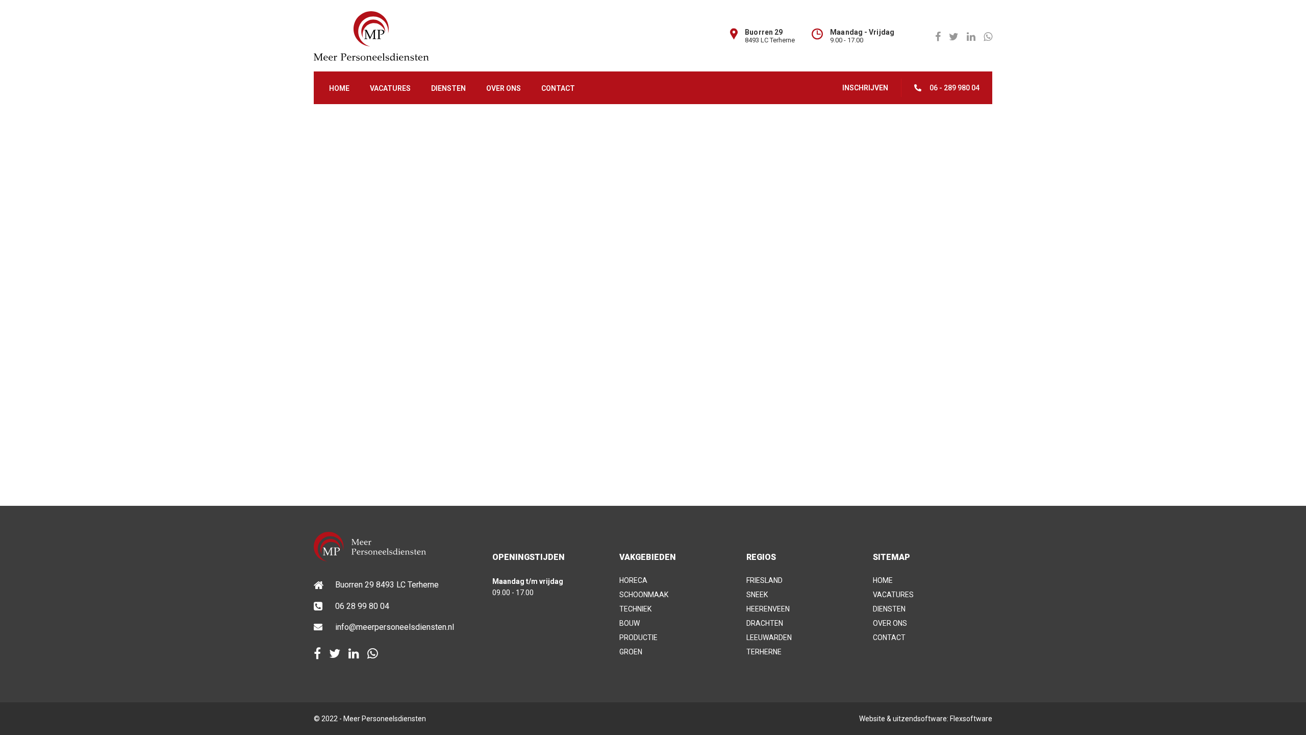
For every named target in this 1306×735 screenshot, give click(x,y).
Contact (558, 88)
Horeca (633, 580)
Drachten (764, 623)
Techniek (635, 609)
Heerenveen (768, 609)
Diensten (448, 88)
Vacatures (390, 88)
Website (872, 719)
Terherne (764, 652)
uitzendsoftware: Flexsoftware (942, 719)
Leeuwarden (769, 637)
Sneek (757, 595)
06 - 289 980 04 (955, 88)
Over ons (503, 88)
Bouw (629, 623)
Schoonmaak (643, 595)
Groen (630, 652)
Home (339, 88)
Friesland (764, 580)
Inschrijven (865, 88)
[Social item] (317, 654)
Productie (638, 637)
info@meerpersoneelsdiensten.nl (394, 627)
